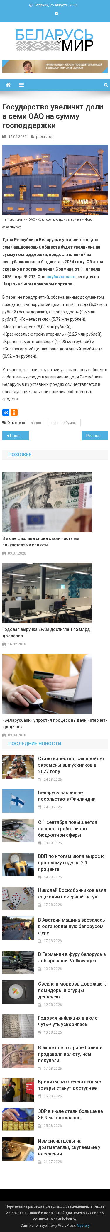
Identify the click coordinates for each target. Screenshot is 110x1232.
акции (36, 422)
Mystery (83, 1225)
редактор (45, 136)
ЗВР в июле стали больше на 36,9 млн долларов (70, 1114)
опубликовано (60, 276)
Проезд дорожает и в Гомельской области (19, 435)
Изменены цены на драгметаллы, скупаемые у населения (69, 1147)
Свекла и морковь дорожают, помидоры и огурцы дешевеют (72, 990)
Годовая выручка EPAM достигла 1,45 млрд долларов (46, 632)
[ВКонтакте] (5, 412)
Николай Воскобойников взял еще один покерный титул (72, 894)
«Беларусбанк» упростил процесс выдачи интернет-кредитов (54, 723)
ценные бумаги (64, 422)
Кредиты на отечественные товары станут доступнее (69, 1085)
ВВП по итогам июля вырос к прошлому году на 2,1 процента (71, 863)
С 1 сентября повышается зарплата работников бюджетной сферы (67, 828)
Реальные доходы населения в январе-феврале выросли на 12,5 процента (97, 435)
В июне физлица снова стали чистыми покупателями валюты (40, 541)
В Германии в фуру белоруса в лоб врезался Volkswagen (72, 958)
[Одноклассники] (14, 412)
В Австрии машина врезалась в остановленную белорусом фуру (71, 926)
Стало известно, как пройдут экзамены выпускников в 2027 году (71, 765)
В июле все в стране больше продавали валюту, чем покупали (70, 1054)
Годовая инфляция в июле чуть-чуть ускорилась (67, 1021)
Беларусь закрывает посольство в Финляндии (67, 796)
